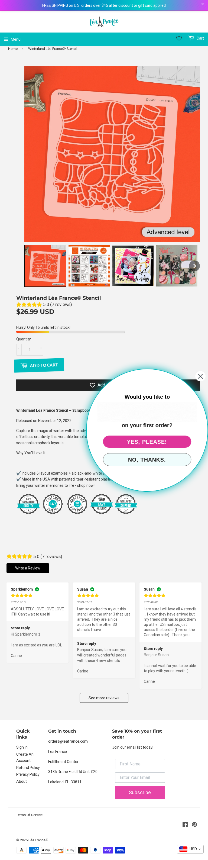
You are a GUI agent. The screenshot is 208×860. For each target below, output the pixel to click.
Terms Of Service (29, 815)
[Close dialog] (200, 376)
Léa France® (38, 840)
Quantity (23, 339)
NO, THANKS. (147, 460)
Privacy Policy (28, 774)
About (21, 781)
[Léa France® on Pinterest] (194, 825)
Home (13, 49)
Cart (200, 38)
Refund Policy (28, 767)
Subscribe (140, 792)
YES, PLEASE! (147, 442)
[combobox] (190, 849)
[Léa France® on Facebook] (185, 825)
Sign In (22, 747)
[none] (45, 266)
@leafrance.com (73, 741)
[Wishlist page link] (179, 38)
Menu (16, 39)
